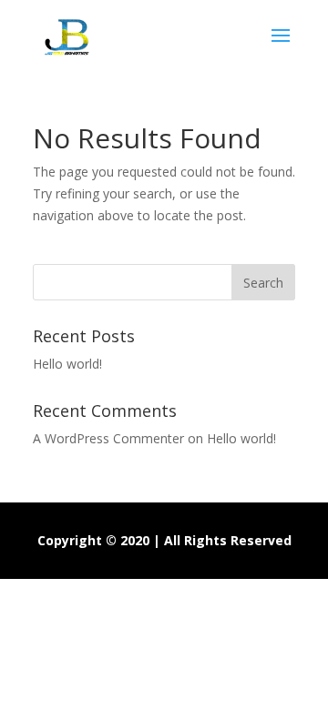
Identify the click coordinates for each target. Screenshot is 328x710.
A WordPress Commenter (108, 438)
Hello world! (67, 363)
